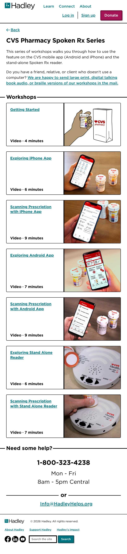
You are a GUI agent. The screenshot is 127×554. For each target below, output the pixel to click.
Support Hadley (40, 529)
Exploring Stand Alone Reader (31, 355)
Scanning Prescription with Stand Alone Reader (33, 403)
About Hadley (14, 529)
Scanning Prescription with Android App (30, 306)
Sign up (88, 15)
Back (15, 30)
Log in (68, 15)
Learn (48, 6)
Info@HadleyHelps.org (66, 504)
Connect (67, 6)
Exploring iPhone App (30, 158)
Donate (111, 15)
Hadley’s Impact (68, 529)
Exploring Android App (32, 255)
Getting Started (24, 109)
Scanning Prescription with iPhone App (30, 209)
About (85, 6)
